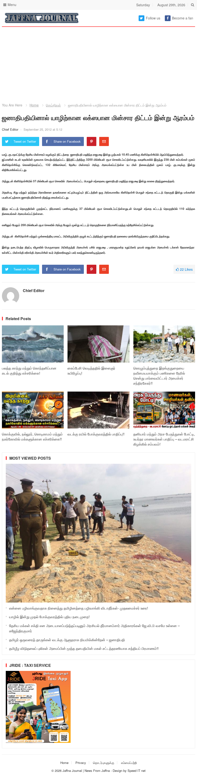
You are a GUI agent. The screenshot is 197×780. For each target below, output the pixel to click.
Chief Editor (10, 129)
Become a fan (182, 18)
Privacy (80, 762)
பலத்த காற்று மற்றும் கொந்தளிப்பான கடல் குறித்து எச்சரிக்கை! (29, 370)
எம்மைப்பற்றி (129, 762)
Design (118, 770)
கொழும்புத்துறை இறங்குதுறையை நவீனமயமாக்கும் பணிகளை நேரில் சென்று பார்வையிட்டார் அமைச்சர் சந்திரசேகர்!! (159, 375)
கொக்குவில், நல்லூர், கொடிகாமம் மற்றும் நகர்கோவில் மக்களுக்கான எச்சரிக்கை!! (32, 436)
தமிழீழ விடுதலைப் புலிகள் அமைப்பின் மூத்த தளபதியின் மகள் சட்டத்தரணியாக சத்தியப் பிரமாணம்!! (84, 648)
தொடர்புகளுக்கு (103, 762)
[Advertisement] (98, 60)
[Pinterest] (91, 141)
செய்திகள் (53, 105)
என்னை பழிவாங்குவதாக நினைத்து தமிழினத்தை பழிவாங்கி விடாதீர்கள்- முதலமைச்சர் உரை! (78, 607)
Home (34, 105)
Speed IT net (137, 770)
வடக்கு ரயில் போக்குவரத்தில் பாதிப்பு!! (96, 433)
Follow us (153, 18)
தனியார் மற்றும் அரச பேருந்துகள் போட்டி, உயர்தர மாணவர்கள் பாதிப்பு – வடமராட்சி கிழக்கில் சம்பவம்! (164, 438)
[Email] (104, 141)
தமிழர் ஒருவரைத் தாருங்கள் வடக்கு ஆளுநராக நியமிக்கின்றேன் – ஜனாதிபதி (67, 639)
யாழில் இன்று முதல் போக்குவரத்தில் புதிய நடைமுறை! (49, 616)
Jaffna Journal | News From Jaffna (86, 770)
